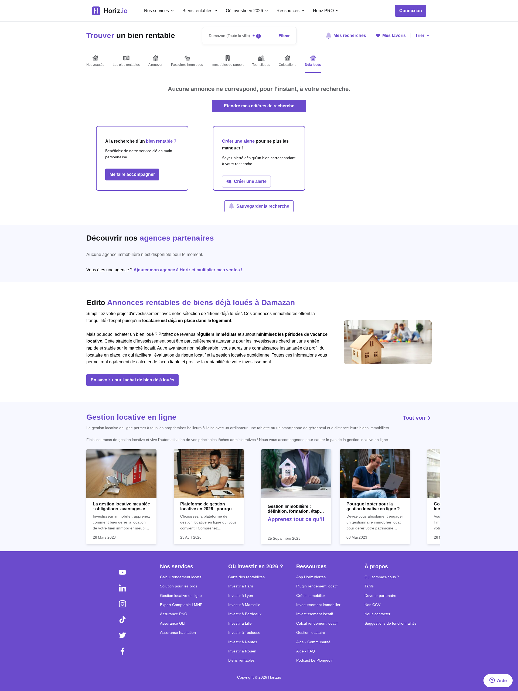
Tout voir (415, 418)
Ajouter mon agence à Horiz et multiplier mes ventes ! (188, 270)
